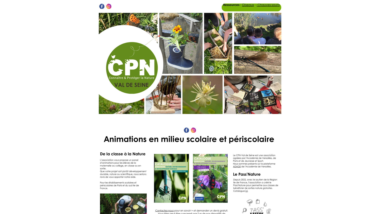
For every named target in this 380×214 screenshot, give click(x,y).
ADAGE (237, 166)
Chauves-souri (267, 5)
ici (246, 190)
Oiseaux (248, 5)
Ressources (231, 5)
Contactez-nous (164, 210)
